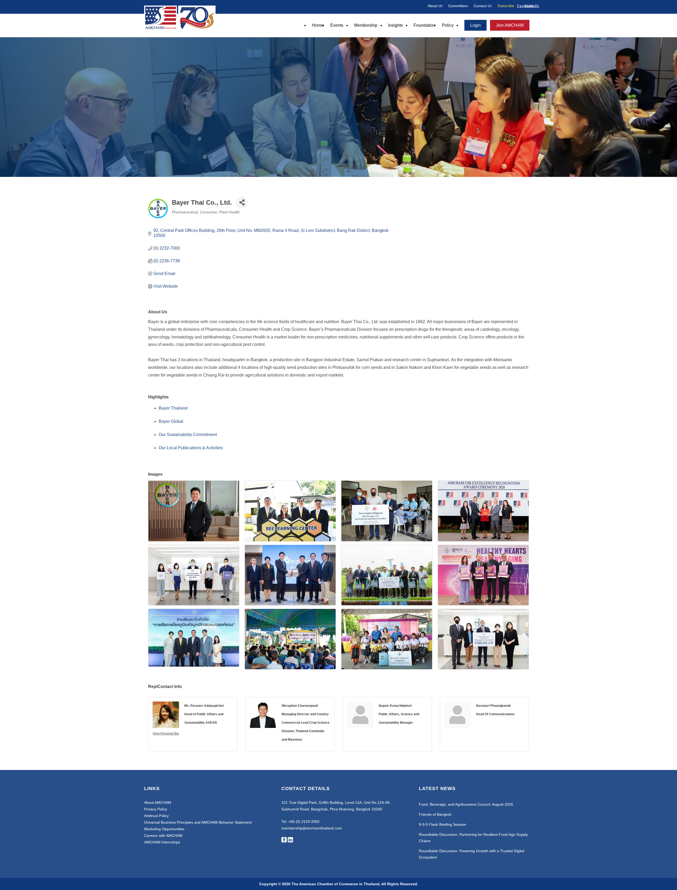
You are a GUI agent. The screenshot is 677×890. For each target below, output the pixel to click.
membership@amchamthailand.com (311, 828)
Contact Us (483, 6)
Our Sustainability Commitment (188, 434)
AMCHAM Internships (162, 842)
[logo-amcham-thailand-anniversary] (180, 17)
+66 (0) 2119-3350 (303, 821)
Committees (458, 6)
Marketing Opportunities (164, 829)
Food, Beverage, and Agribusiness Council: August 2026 (466, 804)
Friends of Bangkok (435, 814)
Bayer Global (171, 421)
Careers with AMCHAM (163, 835)
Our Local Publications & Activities (191, 448)
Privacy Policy (155, 809)
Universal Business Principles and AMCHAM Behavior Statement (198, 822)
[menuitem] (435, 5)
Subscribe (505, 6)
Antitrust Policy (156, 816)
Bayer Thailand (173, 408)
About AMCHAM (157, 802)
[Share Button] (242, 202)
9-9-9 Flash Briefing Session (442, 824)
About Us (435, 6)
